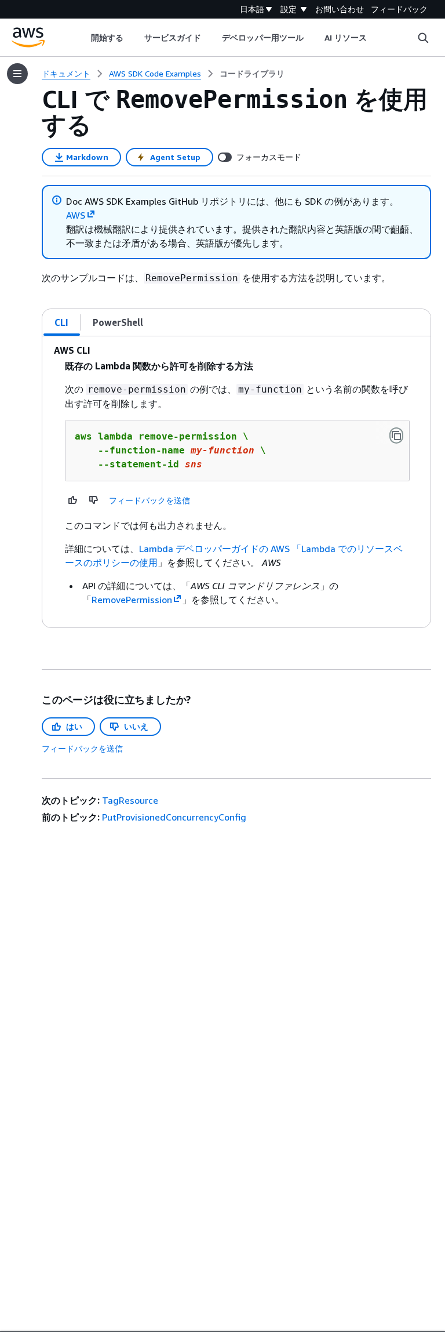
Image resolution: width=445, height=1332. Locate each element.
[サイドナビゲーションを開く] (17, 73)
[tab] (62, 322)
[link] (252, 73)
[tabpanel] (236, 481)
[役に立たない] (94, 500)
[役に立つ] (73, 500)
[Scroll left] (82, 37)
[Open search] (423, 37)
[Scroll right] (376, 37)
